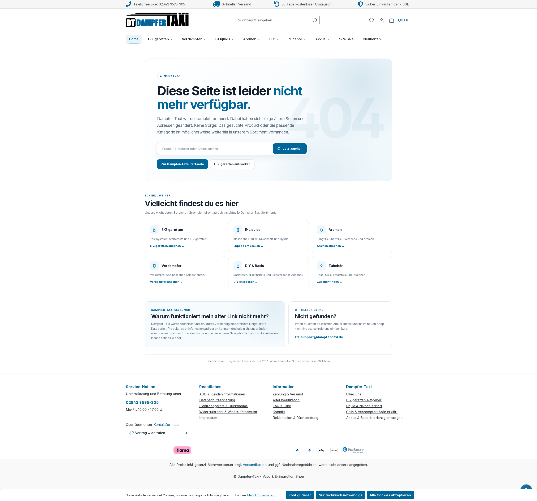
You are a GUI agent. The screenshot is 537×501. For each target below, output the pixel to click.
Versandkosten (255, 465)
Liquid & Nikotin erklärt (364, 406)
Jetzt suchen (292, 148)
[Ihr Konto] (382, 20)
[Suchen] (315, 20)
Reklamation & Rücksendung (295, 418)
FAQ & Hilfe (282, 406)
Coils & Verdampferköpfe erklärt (372, 412)
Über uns (353, 394)
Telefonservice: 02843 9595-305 (158, 4)
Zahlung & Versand (288, 394)
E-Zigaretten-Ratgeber (364, 400)
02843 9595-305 (142, 402)
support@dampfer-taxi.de (322, 337)
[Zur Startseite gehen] (157, 19)
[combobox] (273, 20)
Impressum (208, 418)
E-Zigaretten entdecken (232, 164)
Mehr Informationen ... (262, 495)
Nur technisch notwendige (340, 495)
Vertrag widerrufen (150, 433)
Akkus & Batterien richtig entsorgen (374, 418)
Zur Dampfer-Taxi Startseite (182, 164)
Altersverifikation (286, 400)
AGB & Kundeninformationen (222, 394)
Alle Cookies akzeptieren (390, 495)
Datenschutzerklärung (217, 400)
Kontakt (279, 412)
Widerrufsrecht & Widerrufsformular (228, 412)
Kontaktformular (167, 425)
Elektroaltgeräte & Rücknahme (223, 406)
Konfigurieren (300, 495)
